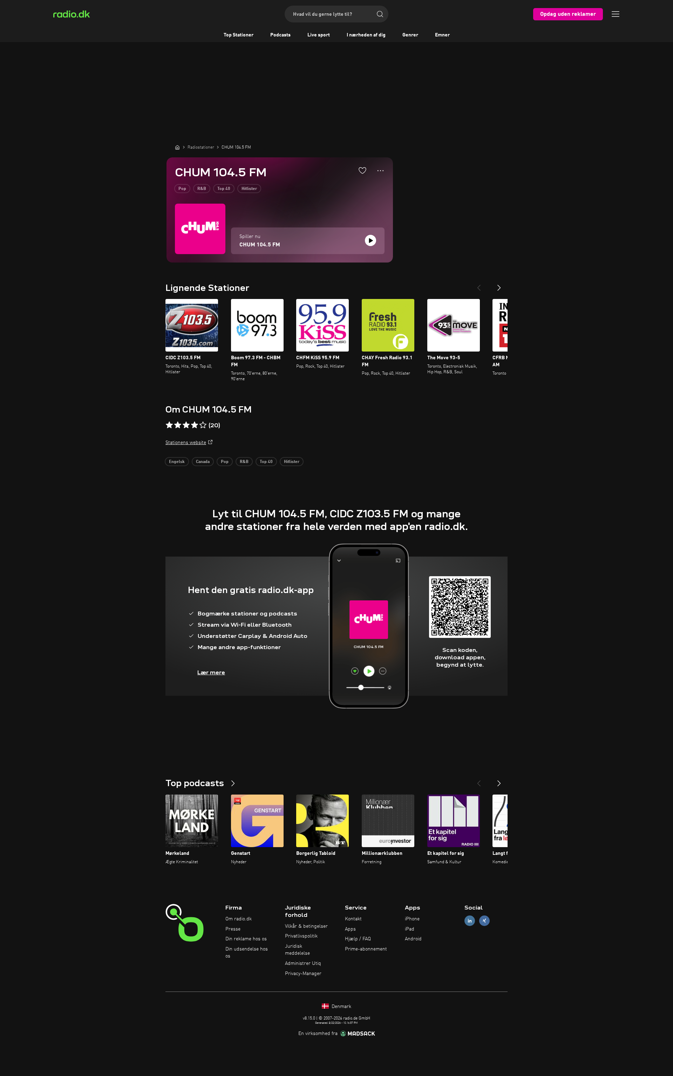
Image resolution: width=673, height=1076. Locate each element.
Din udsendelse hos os (246, 953)
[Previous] (478, 285)
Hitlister (249, 189)
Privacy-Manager (303, 973)
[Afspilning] (370, 240)
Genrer (410, 35)
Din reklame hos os (246, 939)
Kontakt (353, 919)
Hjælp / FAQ (358, 939)
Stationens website (185, 442)
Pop (182, 189)
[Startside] (177, 147)
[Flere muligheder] (380, 170)
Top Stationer (238, 35)
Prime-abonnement (366, 949)
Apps (350, 929)
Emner (442, 35)
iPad (409, 929)
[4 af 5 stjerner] (194, 425)
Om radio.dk (238, 919)
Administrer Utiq (303, 963)
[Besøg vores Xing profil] (484, 920)
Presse (232, 929)
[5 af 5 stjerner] (203, 425)
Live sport (318, 35)
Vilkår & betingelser (306, 926)
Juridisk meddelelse (297, 950)
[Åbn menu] (615, 14)
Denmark (340, 1006)
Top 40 (223, 189)
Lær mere (211, 672)
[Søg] (380, 14)
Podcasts (280, 35)
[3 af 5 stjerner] (186, 425)
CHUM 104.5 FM (259, 245)
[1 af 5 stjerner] (169, 425)
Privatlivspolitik (301, 936)
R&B (201, 189)
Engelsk (177, 462)
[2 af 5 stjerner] (178, 425)
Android (413, 939)
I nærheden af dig (366, 35)
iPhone (412, 919)
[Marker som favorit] (362, 170)
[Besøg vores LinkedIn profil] (470, 920)
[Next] (499, 285)
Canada (203, 462)
